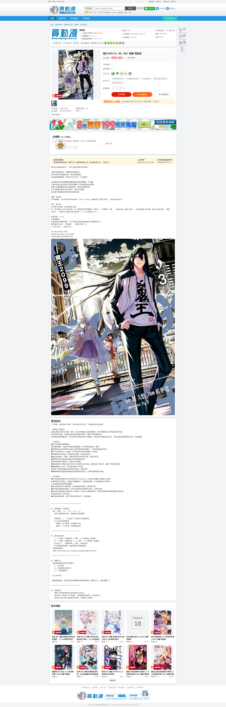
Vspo (130, 12)
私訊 (77, 43)
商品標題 (89, 8)
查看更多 (113, 680)
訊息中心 (159, 1)
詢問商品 (132, 58)
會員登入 (173, 8)
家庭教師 (107, 12)
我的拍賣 (151, 1)
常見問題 (94, 687)
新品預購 (74, 18)
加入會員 (62, 1)
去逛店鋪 (68, 43)
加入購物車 (142, 94)
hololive (113, 12)
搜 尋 (130, 8)
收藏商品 (57, 114)
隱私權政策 (130, 687)
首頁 (52, 18)
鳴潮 (125, 12)
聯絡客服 (121, 687)
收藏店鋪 (86, 43)
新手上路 (103, 687)
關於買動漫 (85, 687)
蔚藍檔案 (120, 12)
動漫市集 (62, 18)
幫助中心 (173, 1)
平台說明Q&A (170, 18)
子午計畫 (100, 12)
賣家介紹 (58, 43)
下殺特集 (85, 18)
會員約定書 (112, 687)
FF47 (94, 12)
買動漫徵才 (140, 687)
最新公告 (166, 1)
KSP (90, 12)
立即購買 (121, 94)
